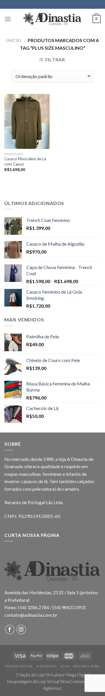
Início (13, 40)
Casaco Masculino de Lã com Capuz (25, 161)
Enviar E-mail (86, 666)
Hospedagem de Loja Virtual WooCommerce (48, 681)
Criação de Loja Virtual (37, 674)
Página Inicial (19, 666)
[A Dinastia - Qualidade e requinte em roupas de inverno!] (52, 19)
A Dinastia (46, 666)
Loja (64, 666)
